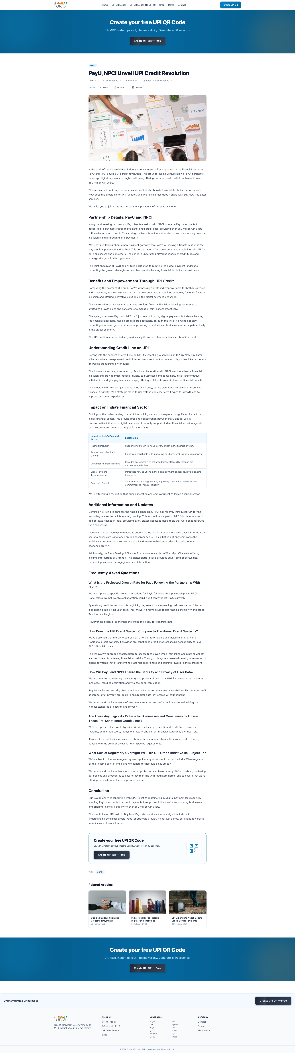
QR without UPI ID (111, 1026)
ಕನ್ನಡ (152, 1027)
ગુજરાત (175, 1024)
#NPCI (100, 872)
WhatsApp (121, 87)
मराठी (151, 1024)
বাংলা (173, 1027)
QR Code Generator (112, 1030)
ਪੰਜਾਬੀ (174, 1031)
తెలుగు (152, 1037)
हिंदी (173, 1021)
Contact (182, 5)
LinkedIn (138, 87)
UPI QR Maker (119, 5)
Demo (171, 5)
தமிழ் (174, 1034)
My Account (204, 1030)
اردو (151, 1031)
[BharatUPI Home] (61, 5)
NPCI (92, 65)
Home (105, 5)
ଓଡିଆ (174, 1037)
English (153, 1021)
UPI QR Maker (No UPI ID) (143, 5)
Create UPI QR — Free (147, 40)
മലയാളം (154, 1034)
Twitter (105, 87)
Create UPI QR (230, 5)
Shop (162, 5)
